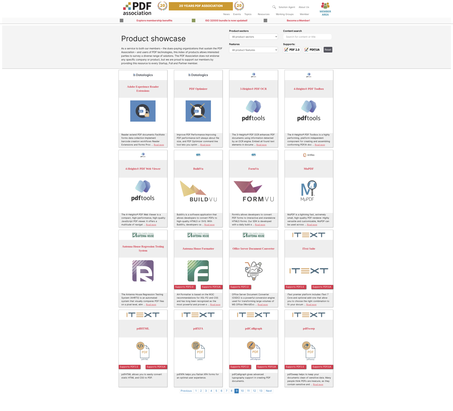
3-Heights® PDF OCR (253, 88)
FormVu (253, 168)
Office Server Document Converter (253, 248)
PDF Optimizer (198, 88)
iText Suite (308, 248)
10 (242, 390)
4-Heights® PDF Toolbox (309, 88)
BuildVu (198, 168)
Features (234, 44)
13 (260, 390)
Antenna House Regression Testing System (143, 248)
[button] (274, 7)
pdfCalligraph (253, 328)
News (226, 14)
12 (254, 390)
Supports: (289, 44)
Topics (247, 14)
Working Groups (285, 14)
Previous (186, 390)
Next (269, 390)
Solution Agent (287, 7)
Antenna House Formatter (198, 248)
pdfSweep (309, 328)
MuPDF (309, 168)
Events (237, 14)
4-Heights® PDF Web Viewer (142, 168)
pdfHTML (143, 328)
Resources (263, 14)
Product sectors (239, 30)
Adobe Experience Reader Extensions (143, 88)
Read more (159, 145)
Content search (292, 30)
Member (304, 14)
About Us (304, 7)
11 (248, 390)
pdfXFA (198, 328)
